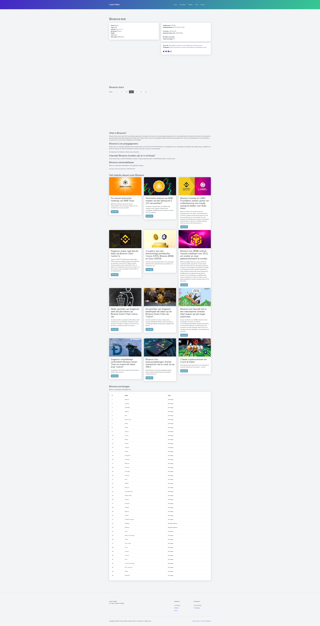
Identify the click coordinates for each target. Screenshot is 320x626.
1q (131, 92)
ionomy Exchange (129, 563)
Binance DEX (128, 495)
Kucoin (126, 435)
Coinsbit (127, 467)
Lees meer (114, 211)
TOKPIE (127, 507)
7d (121, 92)
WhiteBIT (127, 407)
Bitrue (126, 423)
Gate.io (127, 431)
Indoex (126, 443)
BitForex (127, 463)
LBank (126, 427)
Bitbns (126, 571)
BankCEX (127, 575)
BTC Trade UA (128, 567)
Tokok (126, 539)
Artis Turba (128, 543)
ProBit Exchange (129, 519)
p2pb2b (127, 403)
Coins (196, 4)
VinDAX (127, 447)
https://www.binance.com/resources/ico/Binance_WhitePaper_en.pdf (188, 47)
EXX (126, 415)
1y (136, 92)
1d (117, 92)
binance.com (119, 29)
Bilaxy (126, 439)
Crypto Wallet (114, 4)
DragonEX (127, 455)
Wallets (190, 4)
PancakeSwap (128, 491)
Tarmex (127, 551)
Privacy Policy (196, 621)
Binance (127, 399)
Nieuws (203, 4)
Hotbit (126, 451)
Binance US (128, 419)
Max (146, 92)
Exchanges (183, 4)
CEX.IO (126, 515)
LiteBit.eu (127, 523)
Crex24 (127, 555)
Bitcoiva (127, 487)
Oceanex (127, 459)
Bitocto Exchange (129, 535)
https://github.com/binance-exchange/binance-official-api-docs (185, 45)
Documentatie (197, 605)
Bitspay (127, 511)
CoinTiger (127, 471)
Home (175, 4)
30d (127, 92)
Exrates (127, 499)
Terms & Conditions (205, 621)
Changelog (197, 608)
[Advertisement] (160, 70)
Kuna (126, 547)
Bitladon (127, 527)
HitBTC (127, 483)
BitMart (127, 411)
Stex (126, 559)
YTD (141, 92)
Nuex (126, 531)
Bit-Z (126, 479)
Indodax (127, 475)
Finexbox (127, 503)
